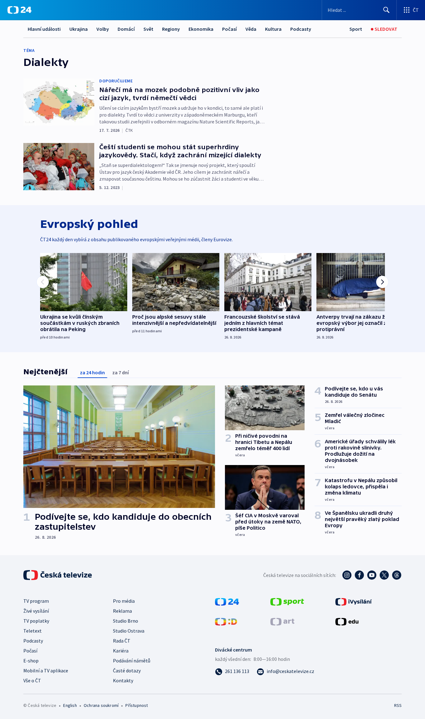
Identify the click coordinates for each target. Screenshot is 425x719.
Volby (102, 29)
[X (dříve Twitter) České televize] (384, 575)
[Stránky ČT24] (227, 601)
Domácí (126, 29)
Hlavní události (44, 29)
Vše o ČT (32, 680)
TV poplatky (36, 621)
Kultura (273, 29)
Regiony (171, 29)
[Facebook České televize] (359, 575)
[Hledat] (386, 10)
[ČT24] (19, 10)
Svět (148, 29)
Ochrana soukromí (101, 705)
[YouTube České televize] (372, 575)
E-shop (31, 660)
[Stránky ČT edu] (346, 621)
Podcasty (300, 29)
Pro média (124, 601)
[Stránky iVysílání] (353, 601)
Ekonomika (201, 29)
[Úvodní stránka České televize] (58, 575)
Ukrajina (78, 29)
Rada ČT (121, 641)
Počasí (229, 29)
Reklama (122, 611)
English (70, 705)
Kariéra (120, 651)
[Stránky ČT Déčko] (226, 621)
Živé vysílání (36, 611)
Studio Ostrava (128, 631)
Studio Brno (125, 621)
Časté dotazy (127, 670)
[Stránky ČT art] (282, 621)
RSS (398, 705)
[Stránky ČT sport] (287, 601)
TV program (36, 601)
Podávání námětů (131, 660)
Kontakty (123, 680)
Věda (250, 29)
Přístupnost (136, 705)
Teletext (32, 631)
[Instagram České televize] (347, 575)
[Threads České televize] (397, 575)
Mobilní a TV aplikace (45, 670)
